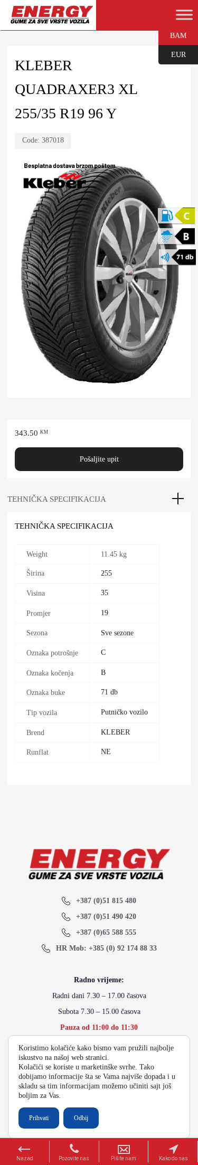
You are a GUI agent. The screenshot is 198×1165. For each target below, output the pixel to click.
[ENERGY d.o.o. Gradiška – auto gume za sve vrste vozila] (51, 19)
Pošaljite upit (99, 459)
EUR (172, 54)
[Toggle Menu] (184, 14)
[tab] (99, 499)
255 (106, 573)
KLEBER (115, 732)
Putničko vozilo (124, 712)
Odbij (81, 1118)
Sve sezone (117, 633)
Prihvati (39, 1118)
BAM (172, 35)
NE (106, 752)
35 (104, 593)
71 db (109, 692)
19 (104, 613)
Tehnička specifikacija (56, 499)
